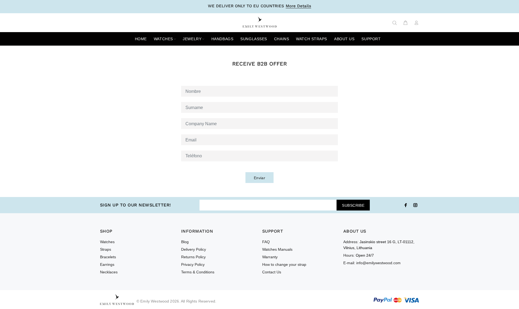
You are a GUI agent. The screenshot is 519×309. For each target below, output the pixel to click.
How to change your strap (284, 264)
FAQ (266, 242)
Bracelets (108, 257)
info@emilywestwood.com (378, 263)
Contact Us (271, 272)
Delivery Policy (193, 249)
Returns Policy (193, 257)
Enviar (259, 178)
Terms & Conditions (197, 272)
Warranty (270, 257)
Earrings (107, 264)
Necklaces (109, 272)
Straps (105, 249)
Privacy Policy (193, 264)
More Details (298, 6)
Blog (185, 242)
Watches (107, 242)
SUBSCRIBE (353, 205)
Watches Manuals (277, 249)
